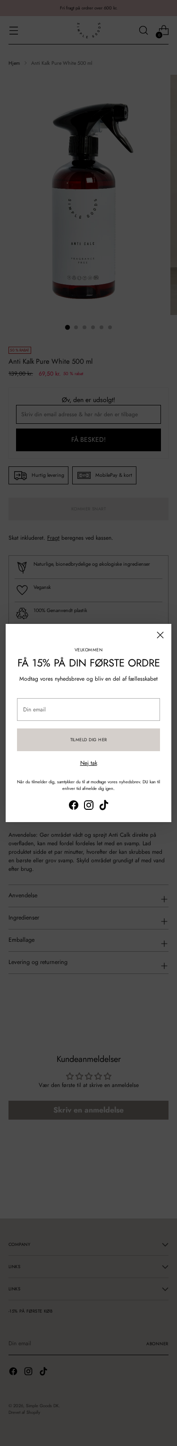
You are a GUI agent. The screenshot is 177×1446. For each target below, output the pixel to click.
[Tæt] (160, 635)
